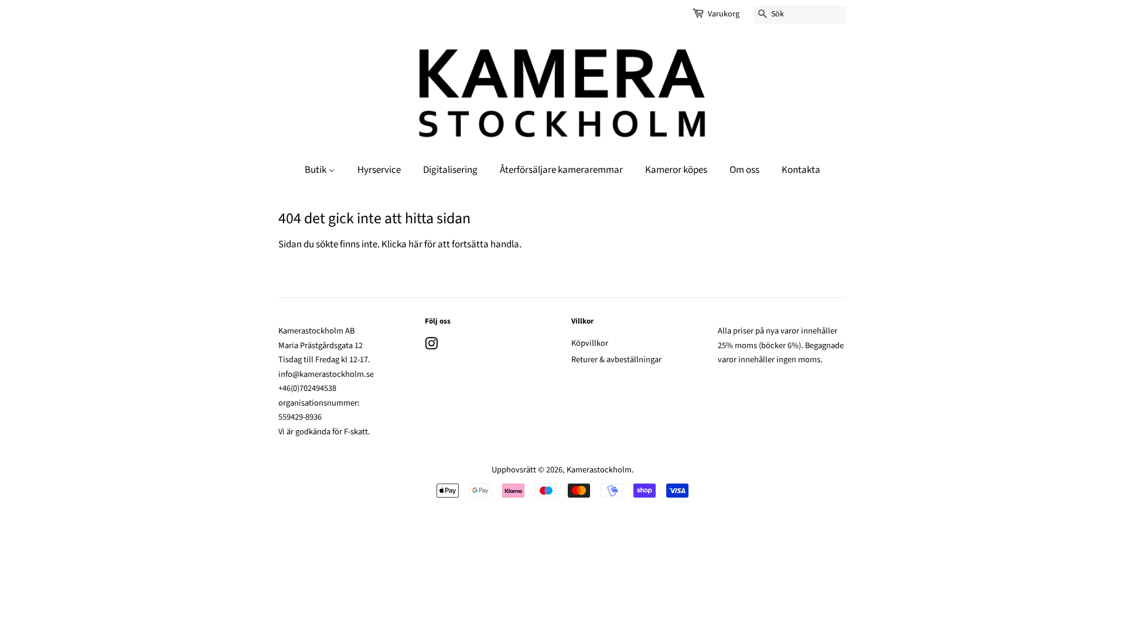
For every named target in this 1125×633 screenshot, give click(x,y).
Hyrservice (379, 170)
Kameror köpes (676, 170)
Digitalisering (450, 170)
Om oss (744, 170)
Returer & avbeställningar (616, 359)
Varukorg (723, 14)
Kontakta (801, 170)
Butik (316, 170)
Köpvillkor (589, 343)
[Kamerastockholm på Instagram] (431, 346)
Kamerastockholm (599, 470)
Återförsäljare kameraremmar (561, 170)
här (415, 244)
